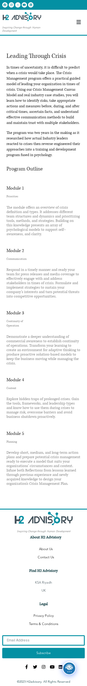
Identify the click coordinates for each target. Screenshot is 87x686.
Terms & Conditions (43, 624)
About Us (46, 549)
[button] (79, 22)
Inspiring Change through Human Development (21, 29)
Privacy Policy (43, 616)
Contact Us (46, 557)
